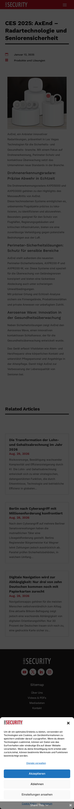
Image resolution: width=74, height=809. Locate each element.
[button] (68, 723)
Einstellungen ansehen (37, 794)
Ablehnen (37, 784)
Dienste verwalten (36, 763)
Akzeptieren (37, 773)
